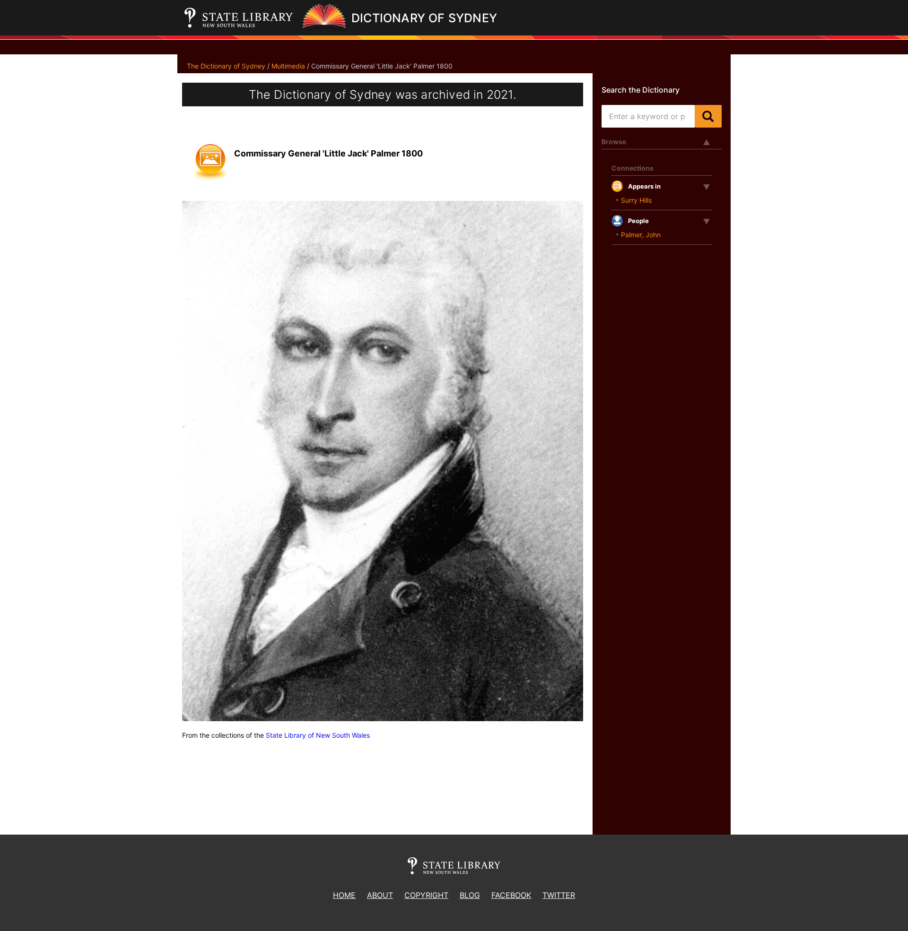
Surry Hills (636, 200)
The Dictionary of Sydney (226, 66)
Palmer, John (641, 235)
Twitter (558, 895)
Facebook (511, 895)
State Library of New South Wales (318, 735)
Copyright (426, 895)
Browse (614, 142)
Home (344, 895)
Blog (470, 895)
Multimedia (288, 66)
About (380, 895)
